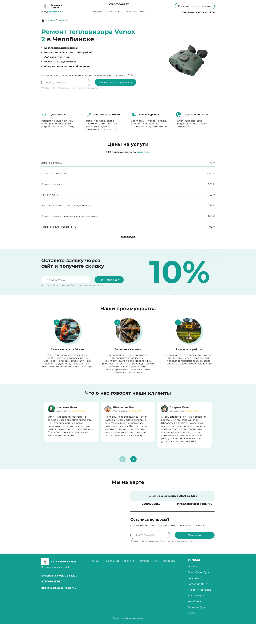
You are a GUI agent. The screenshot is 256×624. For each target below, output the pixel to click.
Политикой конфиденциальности (87, 88)
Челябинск (194, 601)
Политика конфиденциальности (128, 618)
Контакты (139, 11)
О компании (112, 11)
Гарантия (128, 560)
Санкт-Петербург (198, 572)
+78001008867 (119, 4)
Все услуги (128, 236)
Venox (61, 20)
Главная (50, 20)
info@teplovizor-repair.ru (194, 503)
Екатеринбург (196, 607)
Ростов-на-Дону (197, 584)
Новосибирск (196, 595)
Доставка (143, 560)
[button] (133, 459)
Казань (192, 613)
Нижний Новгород (199, 589)
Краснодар (194, 578)
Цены (128, 11)
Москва (192, 566)
